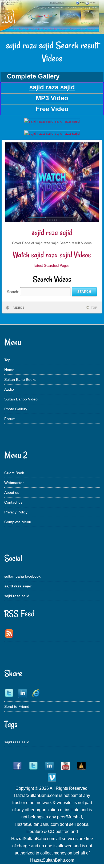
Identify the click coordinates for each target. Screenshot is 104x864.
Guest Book (14, 473)
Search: (13, 292)
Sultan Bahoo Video (21, 399)
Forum (9, 419)
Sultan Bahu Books (20, 379)
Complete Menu (17, 522)
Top (7, 360)
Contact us (13, 502)
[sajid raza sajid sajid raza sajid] (52, 121)
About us (11, 492)
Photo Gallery (15, 409)
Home (9, 370)
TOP (94, 307)
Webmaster (14, 483)
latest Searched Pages (52, 266)
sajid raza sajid (51, 232)
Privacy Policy (15, 512)
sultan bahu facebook (22, 576)
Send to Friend (16, 706)
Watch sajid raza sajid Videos (52, 254)
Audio (9, 389)
